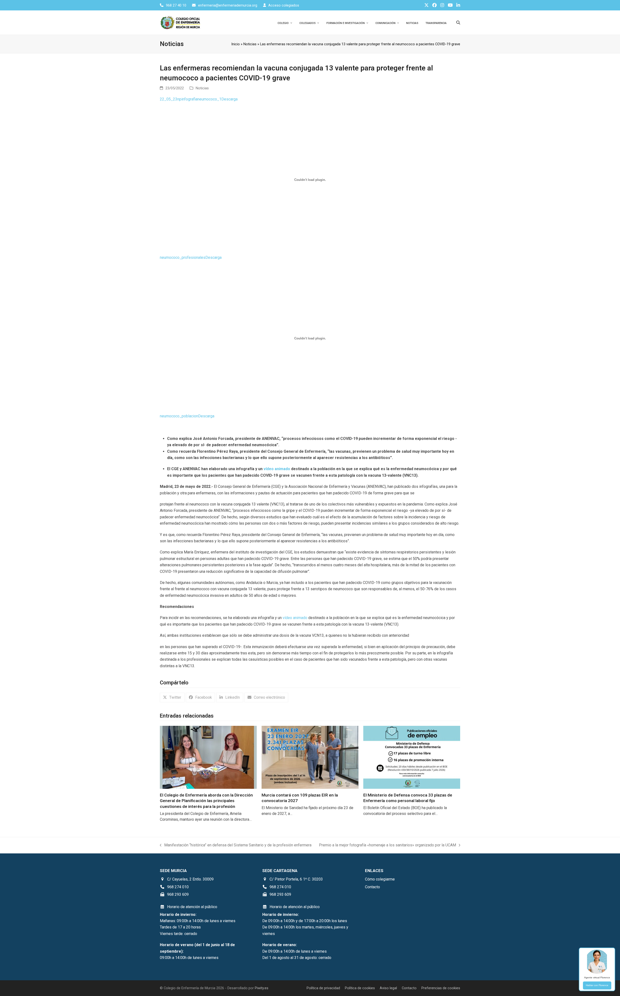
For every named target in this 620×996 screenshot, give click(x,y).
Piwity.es (261, 988)
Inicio (235, 44)
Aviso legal (388, 988)
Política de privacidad (323, 988)
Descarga (229, 99)
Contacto (409, 988)
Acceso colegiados (283, 5)
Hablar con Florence (597, 985)
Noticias (249, 44)
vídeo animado (295, 617)
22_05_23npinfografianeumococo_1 (190, 99)
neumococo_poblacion (179, 416)
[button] (172, 698)
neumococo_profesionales (182, 257)
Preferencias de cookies (440, 988)
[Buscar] (458, 22)
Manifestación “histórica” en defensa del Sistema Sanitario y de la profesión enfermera (235, 845)
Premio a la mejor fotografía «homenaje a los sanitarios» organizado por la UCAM (387, 845)
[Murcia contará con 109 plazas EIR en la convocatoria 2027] (310, 757)
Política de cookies (360, 988)
